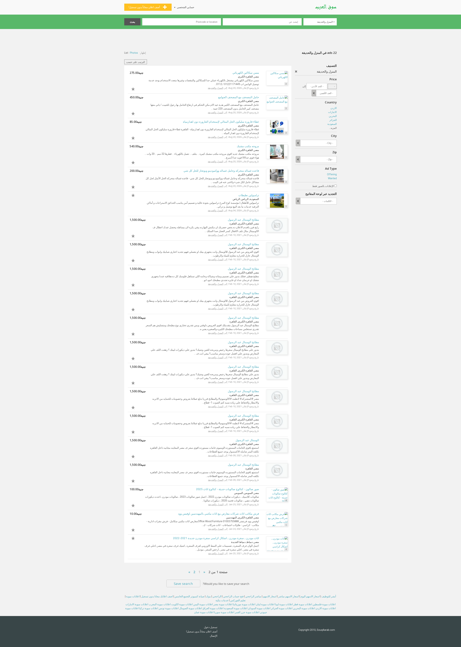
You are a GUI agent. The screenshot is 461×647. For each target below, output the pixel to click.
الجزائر (333, 120)
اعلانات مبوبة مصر (222, 604)
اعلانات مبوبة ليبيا (284, 604)
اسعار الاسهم (270, 596)
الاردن (333, 108)
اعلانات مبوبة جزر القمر (247, 612)
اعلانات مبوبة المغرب (160, 604)
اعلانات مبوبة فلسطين (324, 604)
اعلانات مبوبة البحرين (304, 608)
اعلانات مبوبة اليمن (203, 604)
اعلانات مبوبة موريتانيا (244, 604)
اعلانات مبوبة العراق (213, 608)
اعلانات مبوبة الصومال (190, 608)
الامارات (332, 112)
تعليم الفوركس (238, 600)
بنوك (208, 596)
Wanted (332, 178)
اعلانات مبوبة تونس (169, 608)
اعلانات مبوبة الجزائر (281, 608)
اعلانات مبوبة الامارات (137, 604)
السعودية (332, 123)
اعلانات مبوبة (133, 596)
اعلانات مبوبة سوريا (224, 612)
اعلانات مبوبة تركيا (148, 608)
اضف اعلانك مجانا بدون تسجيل (157, 596)
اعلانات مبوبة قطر (302, 604)
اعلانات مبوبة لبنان (265, 604)
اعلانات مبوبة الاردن (325, 608)
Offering (332, 174)
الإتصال (213, 635)
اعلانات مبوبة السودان (259, 608)
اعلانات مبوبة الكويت (182, 604)
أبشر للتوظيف (328, 596)
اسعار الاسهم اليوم (310, 596)
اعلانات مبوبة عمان (204, 612)
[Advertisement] (230, 39)
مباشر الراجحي (253, 596)
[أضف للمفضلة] (136, 88)
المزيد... (333, 128)
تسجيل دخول (210, 627)
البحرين (333, 116)
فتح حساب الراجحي (233, 596)
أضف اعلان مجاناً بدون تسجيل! (201, 631)
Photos (134, 52)
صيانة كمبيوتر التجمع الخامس (189, 596)
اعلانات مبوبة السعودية (235, 608)
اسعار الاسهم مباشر (288, 596)
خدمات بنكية (222, 600)
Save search (183, 583)
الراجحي (216, 596)
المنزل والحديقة (215, 88)
